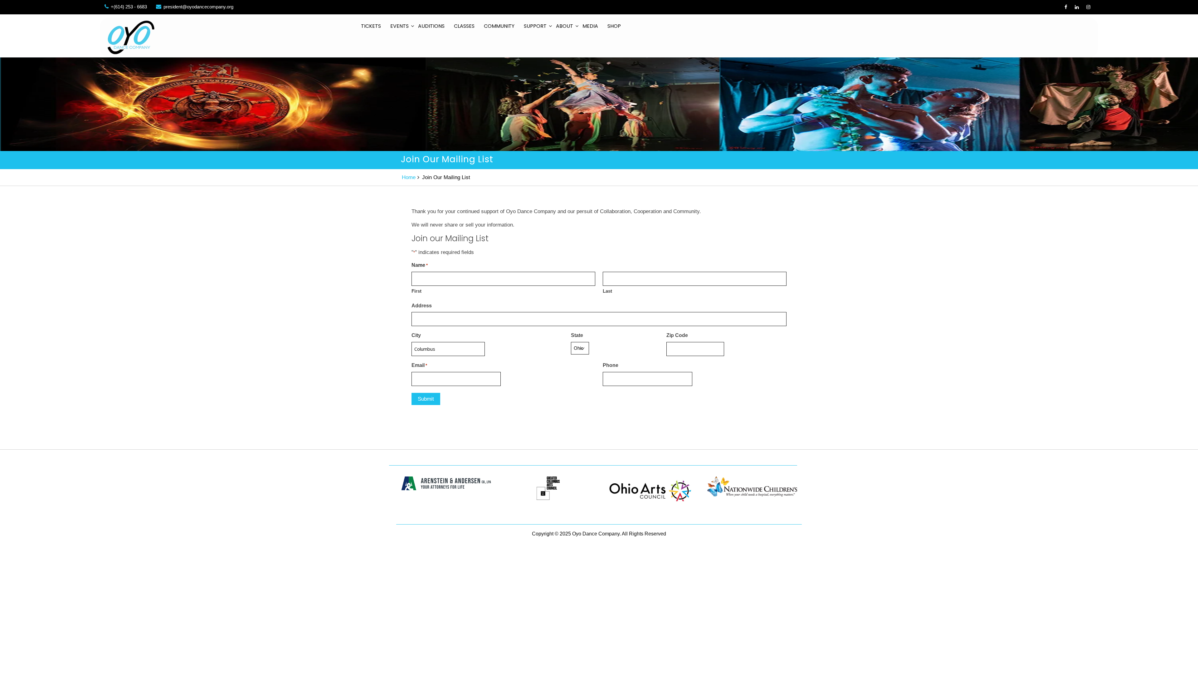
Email (419, 365)
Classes (464, 26)
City (416, 335)
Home (409, 177)
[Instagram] (1088, 7)
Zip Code (677, 335)
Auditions (431, 26)
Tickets (371, 26)
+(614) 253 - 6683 (129, 6)
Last (607, 291)
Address (422, 305)
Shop (614, 26)
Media (590, 26)
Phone (610, 365)
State (577, 335)
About (564, 26)
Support (535, 26)
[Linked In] (1077, 7)
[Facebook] (1065, 7)
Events (399, 26)
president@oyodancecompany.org (198, 6)
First (416, 291)
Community (499, 26)
